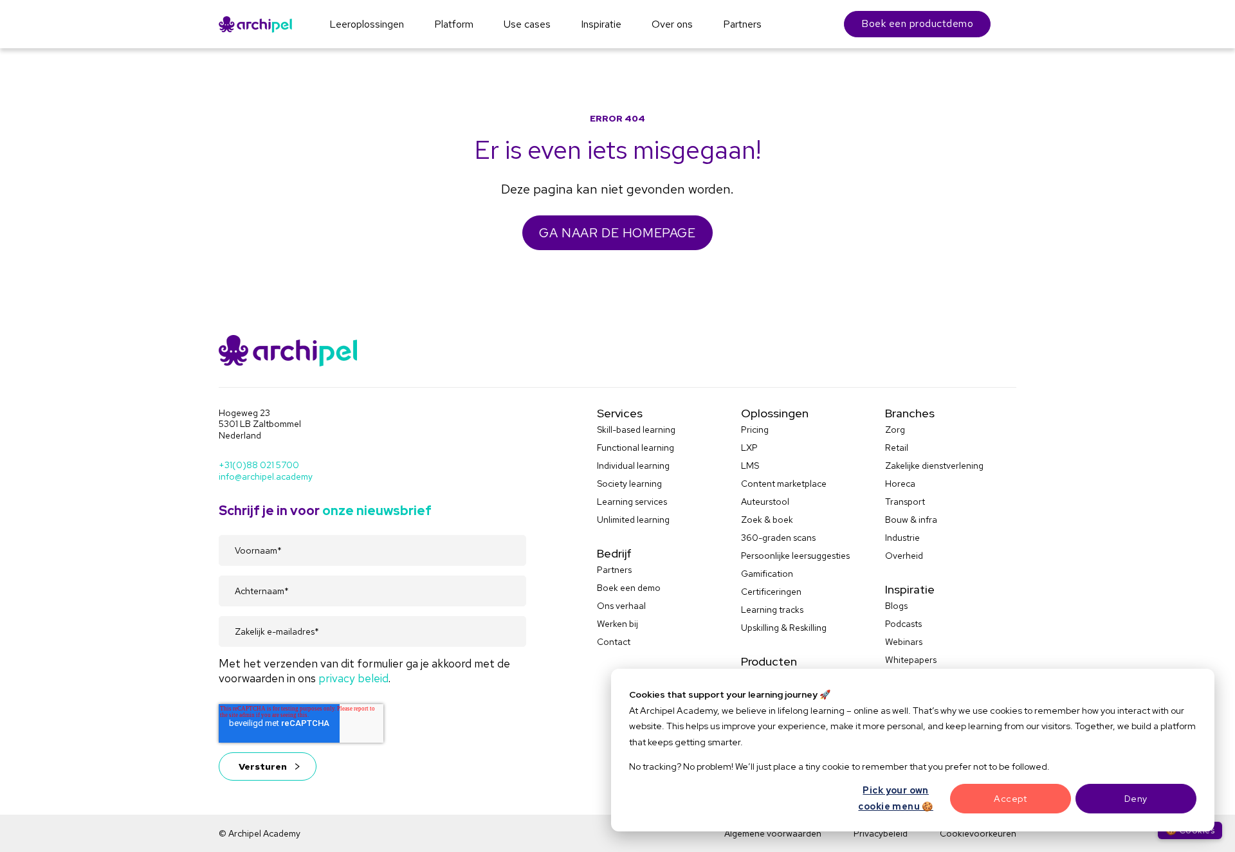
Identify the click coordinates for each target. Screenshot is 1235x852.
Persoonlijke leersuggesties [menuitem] (795, 555)
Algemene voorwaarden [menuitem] (772, 833)
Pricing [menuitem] (755, 429)
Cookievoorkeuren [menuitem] (978, 833)
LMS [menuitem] (750, 465)
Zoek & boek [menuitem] (767, 519)
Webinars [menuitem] (903, 642)
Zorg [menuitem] (895, 429)
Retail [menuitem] (896, 447)
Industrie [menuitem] (902, 537)
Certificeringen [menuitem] (771, 591)
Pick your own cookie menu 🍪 (895, 798)
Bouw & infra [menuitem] (911, 519)
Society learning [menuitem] (629, 483)
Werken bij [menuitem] (617, 624)
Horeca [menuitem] (900, 483)
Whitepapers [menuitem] (911, 660)
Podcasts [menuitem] (903, 624)
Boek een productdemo (917, 23)
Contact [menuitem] (613, 642)
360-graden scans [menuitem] (778, 537)
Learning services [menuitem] (632, 501)
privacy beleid (353, 678)
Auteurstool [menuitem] (765, 501)
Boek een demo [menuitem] (629, 588)
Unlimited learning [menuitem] (633, 519)
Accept (1010, 798)
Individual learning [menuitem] (633, 465)
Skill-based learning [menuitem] (636, 429)
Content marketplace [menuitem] (784, 483)
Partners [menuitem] (614, 570)
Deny (1136, 798)
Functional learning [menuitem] (635, 447)
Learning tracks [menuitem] (772, 609)
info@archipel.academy (266, 476)
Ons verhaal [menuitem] (621, 606)
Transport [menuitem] (905, 501)
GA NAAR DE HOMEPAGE (617, 232)
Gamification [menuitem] (767, 573)
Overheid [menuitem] (904, 555)
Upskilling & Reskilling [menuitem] (784, 627)
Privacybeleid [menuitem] (881, 833)
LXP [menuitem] (749, 447)
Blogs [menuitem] (896, 606)
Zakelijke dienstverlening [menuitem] (934, 465)
